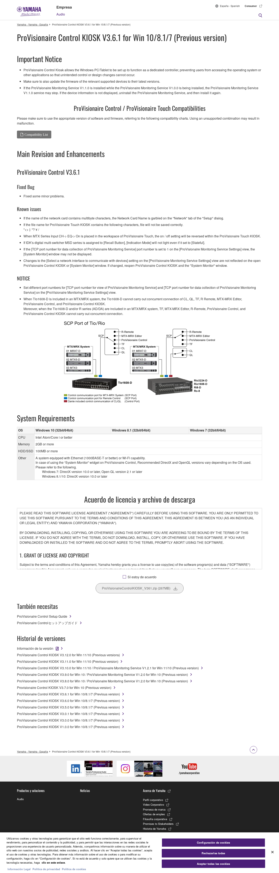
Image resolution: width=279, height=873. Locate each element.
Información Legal (19, 869)
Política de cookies (74, 869)
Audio (60, 14)
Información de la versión (35, 648)
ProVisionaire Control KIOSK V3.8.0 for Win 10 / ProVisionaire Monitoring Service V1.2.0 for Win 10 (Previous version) (102, 681)
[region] (139, 852)
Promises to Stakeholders (158, 824)
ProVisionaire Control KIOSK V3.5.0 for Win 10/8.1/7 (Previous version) (68, 707)
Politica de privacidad (46, 869)
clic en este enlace (53, 862)
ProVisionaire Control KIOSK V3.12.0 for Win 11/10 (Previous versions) (68, 655)
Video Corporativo (153, 804)
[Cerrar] (272, 852)
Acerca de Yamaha (154, 790)
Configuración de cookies (213, 843)
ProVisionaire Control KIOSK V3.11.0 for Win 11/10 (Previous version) (67, 661)
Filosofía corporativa (155, 819)
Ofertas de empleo (154, 814)
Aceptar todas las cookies (213, 864)
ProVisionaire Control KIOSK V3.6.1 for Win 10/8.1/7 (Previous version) (68, 694)
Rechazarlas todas (213, 853)
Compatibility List (36, 134)
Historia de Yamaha (154, 829)
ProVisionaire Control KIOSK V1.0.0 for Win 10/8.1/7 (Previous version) (68, 726)
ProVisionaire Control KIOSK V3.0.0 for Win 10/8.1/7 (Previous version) (68, 720)
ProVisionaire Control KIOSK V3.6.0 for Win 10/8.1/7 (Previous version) (68, 700)
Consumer (251, 6)
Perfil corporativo (153, 800)
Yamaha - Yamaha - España (32, 24)
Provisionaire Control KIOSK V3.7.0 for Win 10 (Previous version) (64, 687)
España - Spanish (230, 6)
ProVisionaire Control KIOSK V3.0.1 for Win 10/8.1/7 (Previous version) (68, 713)
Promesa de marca (154, 809)
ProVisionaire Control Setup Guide (42, 616)
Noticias (85, 790)
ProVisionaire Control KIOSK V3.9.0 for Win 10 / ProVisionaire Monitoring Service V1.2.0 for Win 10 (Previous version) (102, 674)
